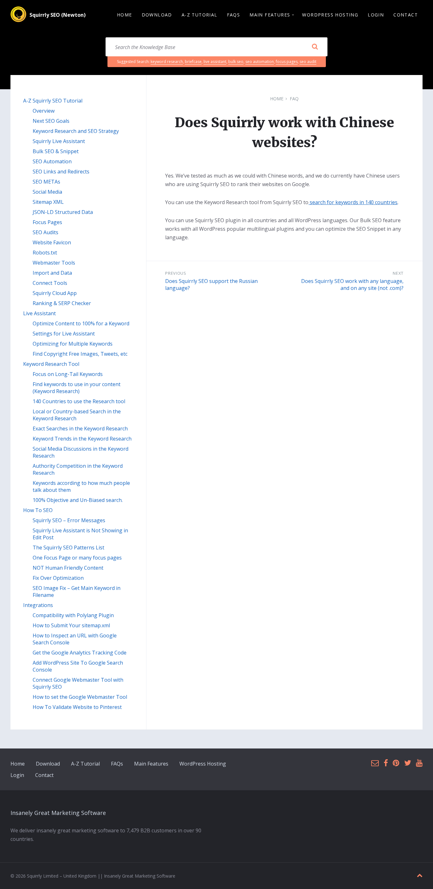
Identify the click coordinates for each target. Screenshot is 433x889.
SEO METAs (46, 181)
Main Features (151, 763)
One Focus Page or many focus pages (77, 557)
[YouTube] (419, 763)
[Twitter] (407, 763)
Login (17, 775)
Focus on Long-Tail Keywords (68, 374)
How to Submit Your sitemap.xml (71, 625)
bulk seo (235, 61)
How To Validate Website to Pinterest (77, 707)
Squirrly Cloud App (55, 293)
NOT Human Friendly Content (68, 567)
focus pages (287, 61)
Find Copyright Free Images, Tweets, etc (80, 353)
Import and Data (52, 272)
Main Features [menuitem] (269, 15)
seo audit (308, 61)
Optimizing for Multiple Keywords (73, 343)
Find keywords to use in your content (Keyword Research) (76, 388)
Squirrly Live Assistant (59, 141)
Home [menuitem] (124, 15)
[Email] (375, 763)
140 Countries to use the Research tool (79, 401)
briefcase (193, 61)
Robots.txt (45, 252)
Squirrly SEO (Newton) (57, 14)
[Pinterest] (396, 763)
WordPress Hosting (202, 763)
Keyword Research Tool (51, 363)
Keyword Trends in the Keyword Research (82, 438)
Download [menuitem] (157, 15)
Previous (175, 273)
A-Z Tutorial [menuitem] (199, 15)
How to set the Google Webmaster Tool (80, 696)
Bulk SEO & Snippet (56, 151)
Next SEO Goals (51, 120)
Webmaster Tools (54, 262)
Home (276, 99)
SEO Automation (52, 161)
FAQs (117, 763)
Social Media (47, 191)
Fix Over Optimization (58, 577)
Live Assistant (39, 313)
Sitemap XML (48, 201)
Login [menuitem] (376, 15)
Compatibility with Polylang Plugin (73, 615)
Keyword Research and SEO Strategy (76, 131)
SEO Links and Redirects (61, 171)
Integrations (38, 605)
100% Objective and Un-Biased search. (78, 500)
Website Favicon (52, 242)
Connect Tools (50, 282)
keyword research (167, 61)
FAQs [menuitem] (233, 15)
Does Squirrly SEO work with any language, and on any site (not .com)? (352, 284)
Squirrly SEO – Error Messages (69, 520)
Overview (44, 110)
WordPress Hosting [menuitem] (330, 15)
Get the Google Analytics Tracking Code (79, 652)
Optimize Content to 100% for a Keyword (81, 323)
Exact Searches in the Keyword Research (80, 428)
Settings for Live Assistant (64, 333)
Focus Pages (47, 222)
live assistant (215, 61)
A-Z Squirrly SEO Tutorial (52, 100)
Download (48, 763)
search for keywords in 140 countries (352, 202)
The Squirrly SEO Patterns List (68, 547)
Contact (44, 775)
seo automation (259, 61)
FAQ (294, 99)
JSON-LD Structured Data (63, 212)
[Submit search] (315, 47)
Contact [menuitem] (405, 15)
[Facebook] (386, 763)
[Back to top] (420, 875)
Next (398, 273)
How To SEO (38, 510)
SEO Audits (45, 232)
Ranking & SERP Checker (62, 303)
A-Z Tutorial (85, 763)
